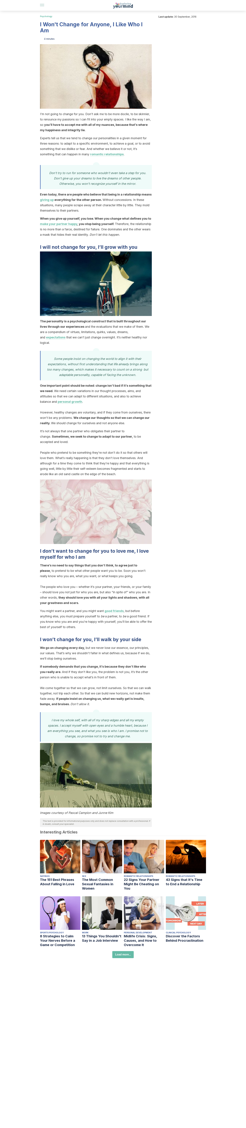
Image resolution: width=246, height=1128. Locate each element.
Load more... (123, 954)
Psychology (46, 16)
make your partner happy (58, 224)
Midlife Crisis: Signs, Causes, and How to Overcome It (140, 940)
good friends (114, 611)
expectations (55, 337)
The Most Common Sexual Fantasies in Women (97, 884)
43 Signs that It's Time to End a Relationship (184, 882)
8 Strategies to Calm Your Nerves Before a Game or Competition (57, 940)
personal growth (70, 401)
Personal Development (138, 932)
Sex (84, 876)
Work (85, 932)
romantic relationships (107, 154)
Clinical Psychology (178, 932)
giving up (47, 200)
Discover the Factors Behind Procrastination (184, 938)
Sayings (45, 876)
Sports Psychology (52, 932)
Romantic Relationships (138, 876)
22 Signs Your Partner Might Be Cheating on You (141, 884)
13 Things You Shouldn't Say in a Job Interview (101, 938)
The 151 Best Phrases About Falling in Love (57, 882)
